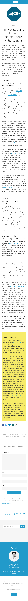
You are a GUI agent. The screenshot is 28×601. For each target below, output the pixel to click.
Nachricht (5, 452)
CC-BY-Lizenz (21, 583)
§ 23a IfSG (19, 91)
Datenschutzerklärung (7, 503)
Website (4, 485)
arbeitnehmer (18, 434)
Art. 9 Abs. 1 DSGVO (8, 187)
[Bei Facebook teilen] (3, 425)
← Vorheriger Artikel (9, 514)
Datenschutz (8, 57)
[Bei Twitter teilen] (6, 425)
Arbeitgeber (11, 434)
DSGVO (11, 436)
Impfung (23, 436)
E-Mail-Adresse (6, 479)
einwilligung (17, 436)
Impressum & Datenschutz (14, 589)
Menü (14, 2)
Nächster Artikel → (19, 513)
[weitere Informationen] (16, 425)
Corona (24, 434)
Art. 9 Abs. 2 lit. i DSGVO (17, 286)
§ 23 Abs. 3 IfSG (12, 95)
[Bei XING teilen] (13, 425)
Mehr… (14, 573)
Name (3, 472)
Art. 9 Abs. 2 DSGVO (15, 244)
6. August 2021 (14, 25)
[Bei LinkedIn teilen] (9, 425)
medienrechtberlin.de (14, 567)
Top (14, 594)
